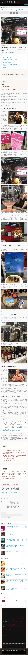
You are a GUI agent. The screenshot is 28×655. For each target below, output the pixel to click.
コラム (3, 45)
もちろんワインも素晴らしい (8, 61)
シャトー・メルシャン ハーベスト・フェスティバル (11, 514)
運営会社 (4, 476)
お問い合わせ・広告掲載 (11, 476)
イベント (3, 512)
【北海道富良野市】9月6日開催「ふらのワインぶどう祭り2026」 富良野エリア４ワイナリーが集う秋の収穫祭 (16, 528)
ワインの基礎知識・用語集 (9, 458)
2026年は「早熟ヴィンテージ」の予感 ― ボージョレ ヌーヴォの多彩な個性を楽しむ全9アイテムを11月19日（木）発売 (13, 628)
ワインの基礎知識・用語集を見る (8, 478)
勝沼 (9, 517)
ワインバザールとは (17, 650)
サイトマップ (8, 653)
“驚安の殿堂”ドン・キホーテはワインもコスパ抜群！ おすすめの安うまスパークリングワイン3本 (16, 533)
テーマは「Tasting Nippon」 (8, 57)
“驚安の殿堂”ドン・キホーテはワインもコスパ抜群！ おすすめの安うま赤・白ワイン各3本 (16, 552)
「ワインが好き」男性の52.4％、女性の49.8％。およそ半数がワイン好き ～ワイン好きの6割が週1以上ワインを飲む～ (16, 582)
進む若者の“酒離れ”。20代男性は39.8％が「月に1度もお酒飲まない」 (16, 575)
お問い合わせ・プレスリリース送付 (9, 89)
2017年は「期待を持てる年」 (8, 62)
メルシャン (4, 517)
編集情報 (5, 67)
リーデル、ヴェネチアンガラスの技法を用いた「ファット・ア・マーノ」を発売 (5, 489)
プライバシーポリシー (16, 653)
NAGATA (2, 494)
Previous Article (5, 484)
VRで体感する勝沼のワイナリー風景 (10, 59)
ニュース (15, 600)
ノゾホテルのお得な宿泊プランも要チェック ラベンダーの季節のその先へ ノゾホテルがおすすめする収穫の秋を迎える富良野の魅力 (13, 623)
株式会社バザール (5, 82)
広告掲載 (23, 650)
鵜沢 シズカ (9, 52)
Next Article (16, 484)
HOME (4, 635)
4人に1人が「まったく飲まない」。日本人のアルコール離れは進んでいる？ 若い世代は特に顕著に (16, 562)
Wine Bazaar (4, 73)
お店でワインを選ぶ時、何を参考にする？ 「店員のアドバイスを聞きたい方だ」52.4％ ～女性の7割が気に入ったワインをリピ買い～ (16, 588)
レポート (2, 597)
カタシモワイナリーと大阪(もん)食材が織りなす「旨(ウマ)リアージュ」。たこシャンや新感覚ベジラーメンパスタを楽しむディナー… (14, 618)
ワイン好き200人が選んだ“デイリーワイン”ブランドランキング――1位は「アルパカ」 (16, 569)
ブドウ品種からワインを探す (9, 460)
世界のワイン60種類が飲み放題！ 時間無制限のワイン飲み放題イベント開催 (15, 489)
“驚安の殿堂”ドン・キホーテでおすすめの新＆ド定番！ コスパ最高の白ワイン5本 (16, 546)
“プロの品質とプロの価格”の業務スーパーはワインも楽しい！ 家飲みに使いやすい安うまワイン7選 (16, 540)
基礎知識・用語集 (6, 644)
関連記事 (5, 65)
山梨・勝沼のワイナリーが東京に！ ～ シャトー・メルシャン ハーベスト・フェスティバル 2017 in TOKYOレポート (14, 49)
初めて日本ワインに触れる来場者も (10, 64)
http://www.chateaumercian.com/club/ (11, 430)
